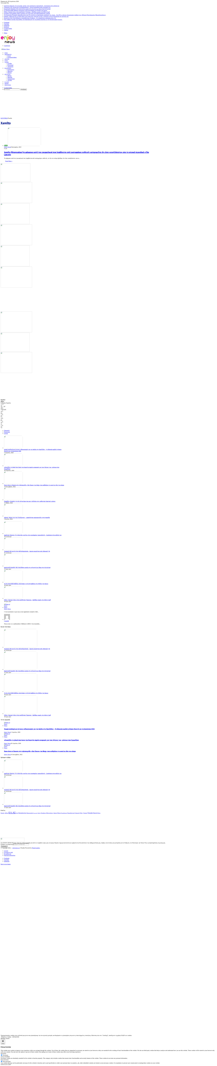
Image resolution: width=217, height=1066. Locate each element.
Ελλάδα (9, 63)
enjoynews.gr (16, 848)
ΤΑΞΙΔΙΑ (6, 62)
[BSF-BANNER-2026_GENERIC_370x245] (16, 244)
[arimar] (16, 372)
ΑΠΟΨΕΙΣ (6, 59)
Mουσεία (9, 71)
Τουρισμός (10, 66)
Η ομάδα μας (7, 854)
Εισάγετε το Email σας (7, 844)
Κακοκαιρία (30, 813)
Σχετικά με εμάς (8, 852)
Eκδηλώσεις (10, 69)
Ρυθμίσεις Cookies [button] (6, 1037)
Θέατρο (9, 72)
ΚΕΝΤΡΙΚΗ (4, 118)
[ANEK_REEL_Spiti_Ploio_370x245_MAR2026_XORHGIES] (15, 351)
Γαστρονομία (11, 78)
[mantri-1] (15, 223)
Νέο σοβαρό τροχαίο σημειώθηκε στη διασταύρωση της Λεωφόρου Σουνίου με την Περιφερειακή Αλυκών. (33, 19)
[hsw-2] (16, 287)
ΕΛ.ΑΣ (12, 812)
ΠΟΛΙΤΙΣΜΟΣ (7, 68)
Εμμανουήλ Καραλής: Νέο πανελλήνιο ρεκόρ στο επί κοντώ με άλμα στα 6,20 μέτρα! (27, 9)
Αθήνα (6, 813)
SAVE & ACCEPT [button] (6, 1064)
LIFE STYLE (7, 74)
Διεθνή (6, 83)
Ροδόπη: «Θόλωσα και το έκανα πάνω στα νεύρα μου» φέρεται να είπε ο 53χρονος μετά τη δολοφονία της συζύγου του (36, 16)
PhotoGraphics (36, 848)
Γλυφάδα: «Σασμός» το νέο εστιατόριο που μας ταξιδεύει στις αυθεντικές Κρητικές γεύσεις (29, 501)
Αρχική (6, 851)
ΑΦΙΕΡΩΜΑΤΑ (8, 54)
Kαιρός (2, 813)
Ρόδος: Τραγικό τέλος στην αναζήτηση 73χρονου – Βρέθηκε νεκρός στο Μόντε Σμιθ (27, 12)
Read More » (8, 161)
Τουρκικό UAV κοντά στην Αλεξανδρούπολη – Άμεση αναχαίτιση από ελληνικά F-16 (27, 7)
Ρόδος (81, 813)
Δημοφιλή (6, 430)
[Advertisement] (108, 105)
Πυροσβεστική (64, 813)
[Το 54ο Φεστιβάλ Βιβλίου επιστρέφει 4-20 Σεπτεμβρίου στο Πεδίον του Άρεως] (13, 582)
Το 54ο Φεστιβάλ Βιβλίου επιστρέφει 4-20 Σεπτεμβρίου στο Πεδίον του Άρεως (25, 10)
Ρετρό (9, 56)
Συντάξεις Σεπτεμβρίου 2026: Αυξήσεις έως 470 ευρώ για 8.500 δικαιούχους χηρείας (27, 13)
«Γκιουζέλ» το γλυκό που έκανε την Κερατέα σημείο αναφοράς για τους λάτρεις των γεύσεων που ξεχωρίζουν (41, 740)
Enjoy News (7, 147)
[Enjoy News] (8, 43)
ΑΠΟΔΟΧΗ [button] (15, 1037)
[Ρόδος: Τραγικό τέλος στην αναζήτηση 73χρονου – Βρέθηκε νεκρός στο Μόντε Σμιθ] (13, 598)
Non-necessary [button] (5, 1059)
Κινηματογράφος (12, 57)
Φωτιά (95, 813)
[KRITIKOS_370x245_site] (16, 202)
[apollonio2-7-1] (15, 266)
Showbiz (9, 77)
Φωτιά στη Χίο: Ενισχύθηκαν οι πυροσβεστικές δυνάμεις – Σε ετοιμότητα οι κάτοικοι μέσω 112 (30, 18)
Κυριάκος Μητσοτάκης (47, 813)
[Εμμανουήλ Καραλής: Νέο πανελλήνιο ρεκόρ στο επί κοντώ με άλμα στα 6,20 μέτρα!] (13, 566)
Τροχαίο (90, 813)
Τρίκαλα (85, 813)
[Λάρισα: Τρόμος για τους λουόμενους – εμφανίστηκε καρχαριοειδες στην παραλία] (13, 516)
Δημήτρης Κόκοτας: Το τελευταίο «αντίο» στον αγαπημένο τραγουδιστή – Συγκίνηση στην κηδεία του (31, 6)
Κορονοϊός (35, 813)
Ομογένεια (7, 85)
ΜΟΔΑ (9, 75)
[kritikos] (15, 181)
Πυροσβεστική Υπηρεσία (73, 813)
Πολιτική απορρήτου (9, 855)
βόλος (98, 813)
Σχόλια (6, 433)
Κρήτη (39, 813)
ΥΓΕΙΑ (6, 60)
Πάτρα (59, 813)
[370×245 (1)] (16, 332)
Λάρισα (55, 813)
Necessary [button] (3, 1053)
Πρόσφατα (7, 432)
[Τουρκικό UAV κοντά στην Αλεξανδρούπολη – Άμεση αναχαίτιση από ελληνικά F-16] (13, 549)
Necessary (5, 1055)
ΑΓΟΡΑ (9, 80)
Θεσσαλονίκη (22, 813)
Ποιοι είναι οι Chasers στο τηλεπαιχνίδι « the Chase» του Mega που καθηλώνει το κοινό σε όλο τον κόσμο (34, 485)
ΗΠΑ (17, 813)
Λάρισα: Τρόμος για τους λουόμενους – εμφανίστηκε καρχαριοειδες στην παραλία (27, 517)
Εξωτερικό (10, 65)
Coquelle (6, 621)
